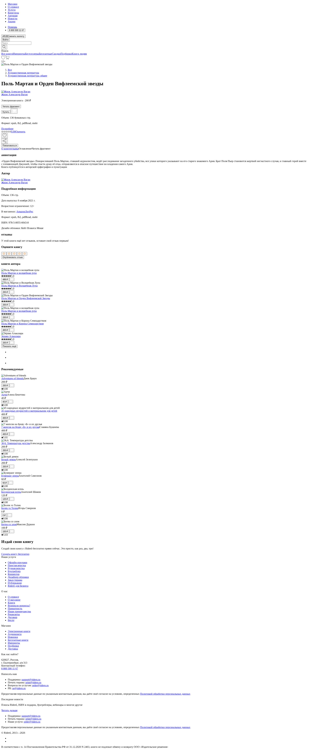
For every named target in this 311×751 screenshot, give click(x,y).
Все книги (7, 53)
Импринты (19, 53)
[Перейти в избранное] (3, 58)
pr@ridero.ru (19, 688)
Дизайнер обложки (18, 577)
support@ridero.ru (31, 679)
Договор (12, 617)
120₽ (5, 499)
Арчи (4, 394)
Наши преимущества (19, 611)
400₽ (5, 330)
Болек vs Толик (9, 508)
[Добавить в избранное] (4, 135)
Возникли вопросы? (19, 605)
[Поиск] (4, 47)
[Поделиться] (4, 141)
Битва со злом (9, 524)
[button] (155, 46)
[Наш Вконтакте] (9, 738)
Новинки (13, 637)
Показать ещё (9, 346)
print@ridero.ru (33, 682)
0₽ (4, 515)
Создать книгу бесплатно (15, 554)
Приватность (15, 608)
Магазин (12, 4)
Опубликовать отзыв (13, 257)
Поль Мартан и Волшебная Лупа (19, 285)
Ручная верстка (16, 568)
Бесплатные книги (18, 640)
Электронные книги (19, 631)
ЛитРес (29, 211)
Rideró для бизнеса (18, 585)
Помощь (12, 27)
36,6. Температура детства (15, 443)
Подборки (66, 53)
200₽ (5, 292)
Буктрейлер (14, 571)
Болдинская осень (11, 492)
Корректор (13, 574)
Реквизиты (14, 614)
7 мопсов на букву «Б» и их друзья (20, 427)
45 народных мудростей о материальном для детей (29, 410)
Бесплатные (45, 53)
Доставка (13, 648)
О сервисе (13, 7)
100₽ (5, 531)
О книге (5, 148)
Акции (11, 21)
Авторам (12, 15)
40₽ (5, 402)
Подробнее (7, 128)
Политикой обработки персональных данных (165, 693)
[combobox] (155, 43)
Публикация (15, 583)
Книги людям (79, 53)
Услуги (12, 9)
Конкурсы (13, 12)
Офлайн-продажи (17, 562)
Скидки (56, 53)
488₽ (5, 279)
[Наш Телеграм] (9, 741)
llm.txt (11, 620)
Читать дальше (9, 710)
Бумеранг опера (10, 475)
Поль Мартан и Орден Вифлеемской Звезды (25, 298)
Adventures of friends (12, 378)
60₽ (5, 483)
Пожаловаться (10, 145)
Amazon (20, 211)
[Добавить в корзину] (14, 111)
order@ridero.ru (40, 685)
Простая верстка (17, 565)
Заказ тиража (15, 580)
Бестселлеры (32, 53)
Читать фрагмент (11, 106)
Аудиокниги (15, 634)
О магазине (14, 599)
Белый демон (8, 459)
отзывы (14, 148)
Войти (5, 39)
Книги (11, 602)
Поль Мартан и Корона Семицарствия (22, 323)
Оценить (20, 131)
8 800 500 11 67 (9, 668)
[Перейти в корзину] (7, 58)
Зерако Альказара (11, 336)
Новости (12, 18)
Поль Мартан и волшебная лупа (19, 273)
